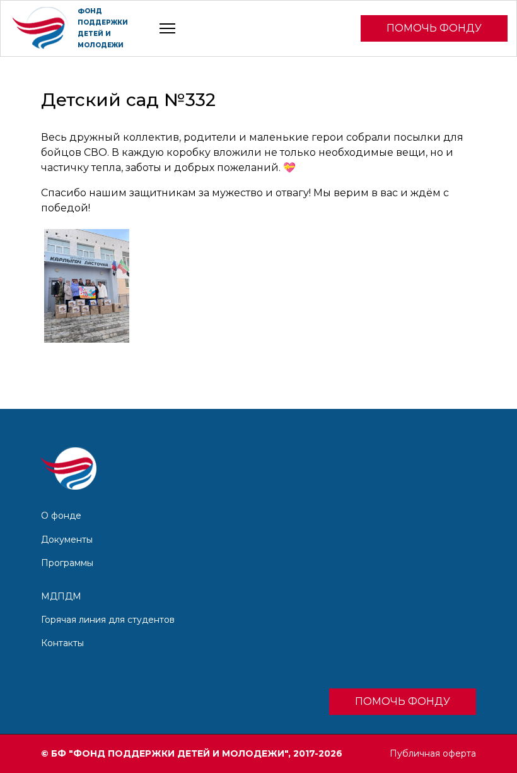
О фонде (61, 515)
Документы (67, 539)
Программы (67, 563)
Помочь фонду (434, 28)
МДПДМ (61, 596)
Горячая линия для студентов (108, 619)
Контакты (62, 643)
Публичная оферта (433, 753)
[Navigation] (167, 28)
